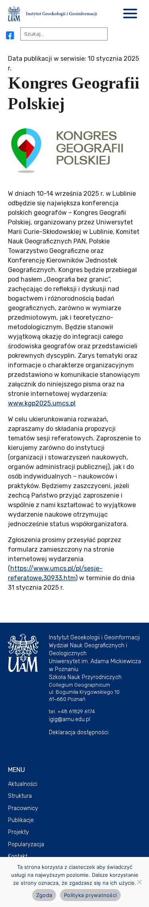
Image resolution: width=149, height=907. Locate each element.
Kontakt (17, 856)
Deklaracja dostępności (78, 732)
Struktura (20, 796)
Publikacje (21, 820)
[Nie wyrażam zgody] (139, 882)
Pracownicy (23, 808)
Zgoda (44, 895)
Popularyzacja (26, 844)
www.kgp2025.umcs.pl (41, 403)
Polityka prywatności (90, 895)
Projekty (18, 832)
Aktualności (22, 784)
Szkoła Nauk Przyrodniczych (85, 677)
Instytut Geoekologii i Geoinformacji (94, 637)
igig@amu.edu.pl (69, 719)
